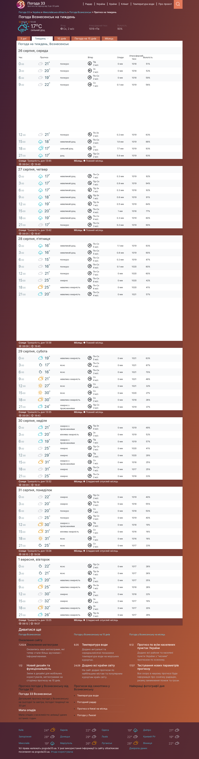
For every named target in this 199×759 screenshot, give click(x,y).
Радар (88, 3)
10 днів (62, 38)
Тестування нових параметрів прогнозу (158, 667)
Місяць (109, 38)
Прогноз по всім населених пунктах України (156, 646)
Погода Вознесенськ (30, 634)
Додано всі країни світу (98, 665)
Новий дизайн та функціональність (39, 667)
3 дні (23, 38)
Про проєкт (165, 3)
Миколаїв (24, 743)
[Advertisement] (99, 110)
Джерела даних (138, 748)
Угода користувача (62, 751)
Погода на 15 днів (86, 38)
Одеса (105, 729)
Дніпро (147, 729)
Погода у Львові (86, 715)
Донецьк (65, 736)
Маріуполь (66, 743)
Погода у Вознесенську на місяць (147, 634)
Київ (21, 729)
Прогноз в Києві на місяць (92, 708)
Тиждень (41, 38)
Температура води (143, 3)
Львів (105, 736)
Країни (113, 3)
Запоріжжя (25, 736)
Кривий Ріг (149, 736)
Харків (64, 729)
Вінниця (147, 743)
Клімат (125, 3)
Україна (100, 3)
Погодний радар (86, 702)
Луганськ (107, 743)
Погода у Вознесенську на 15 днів (92, 634)
